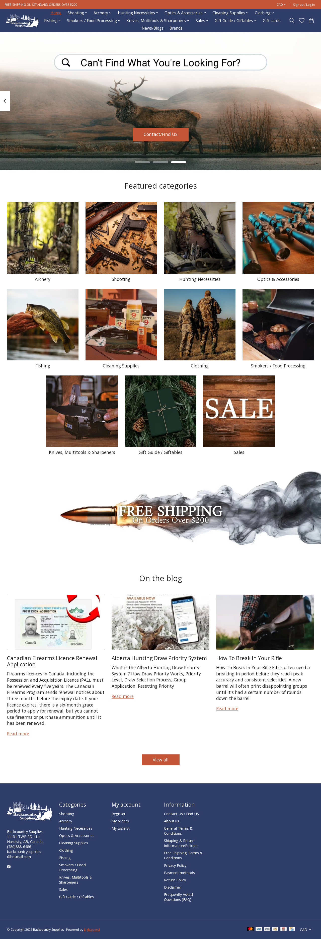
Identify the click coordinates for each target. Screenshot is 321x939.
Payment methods (179, 872)
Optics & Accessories (278, 279)
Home (55, 13)
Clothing (200, 366)
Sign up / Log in (304, 5)
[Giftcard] (283, 929)
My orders (120, 820)
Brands (176, 28)
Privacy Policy (175, 865)
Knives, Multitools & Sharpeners (82, 452)
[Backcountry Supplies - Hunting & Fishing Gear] (22, 21)
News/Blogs (153, 28)
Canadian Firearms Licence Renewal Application (52, 661)
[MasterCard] (250, 929)
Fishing (42, 366)
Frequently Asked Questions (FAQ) (178, 897)
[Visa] (259, 929)
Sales (239, 452)
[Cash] (275, 929)
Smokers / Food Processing (278, 366)
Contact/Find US (161, 134)
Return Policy (175, 879)
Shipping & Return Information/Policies (180, 843)
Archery (42, 279)
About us (171, 820)
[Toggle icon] (291, 20)
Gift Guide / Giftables (160, 452)
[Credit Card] (292, 929)
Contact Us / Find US (181, 813)
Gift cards (271, 20)
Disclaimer (172, 887)
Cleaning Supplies (121, 366)
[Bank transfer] (267, 929)
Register (119, 813)
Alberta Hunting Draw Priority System (159, 658)
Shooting (121, 279)
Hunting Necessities (199, 279)
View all (161, 760)
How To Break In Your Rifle (249, 658)
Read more (18, 734)
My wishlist (121, 828)
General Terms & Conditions (178, 831)
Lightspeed (92, 929)
